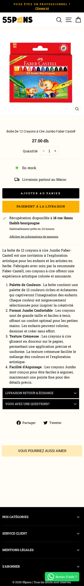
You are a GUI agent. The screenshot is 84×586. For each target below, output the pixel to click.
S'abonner (11, 566)
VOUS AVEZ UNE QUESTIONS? (27, 404)
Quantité (30, 151)
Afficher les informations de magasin (33, 236)
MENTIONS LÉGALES (18, 550)
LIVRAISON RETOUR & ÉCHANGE (29, 393)
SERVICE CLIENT (14, 533)
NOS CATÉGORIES (15, 517)
